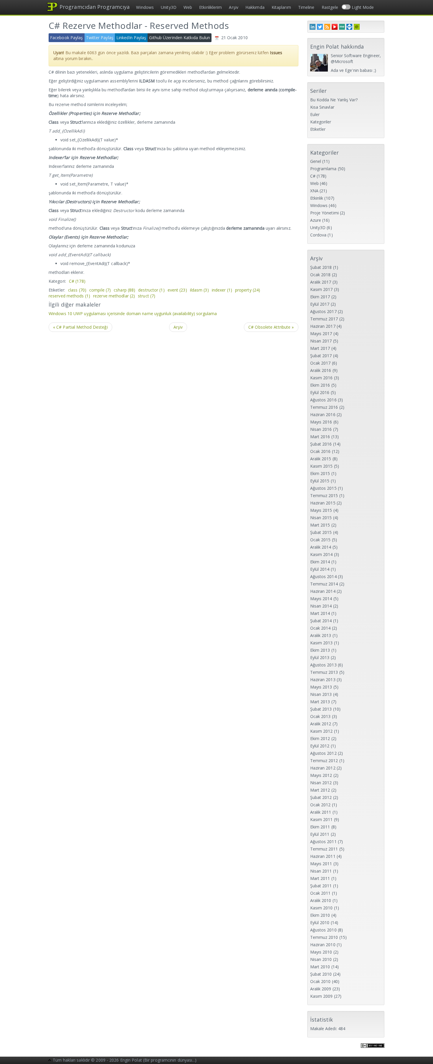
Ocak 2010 (320, 981)
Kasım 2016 (321, 377)
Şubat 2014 (321, 620)
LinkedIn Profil (312, 27)
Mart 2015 (320, 525)
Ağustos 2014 (323, 576)
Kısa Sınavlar (322, 107)
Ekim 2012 (320, 738)
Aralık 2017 (320, 282)
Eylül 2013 (320, 657)
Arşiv (233, 7)
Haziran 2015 (323, 503)
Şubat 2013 (321, 709)
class (77, 290)
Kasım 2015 (321, 466)
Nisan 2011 (321, 871)
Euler (315, 114)
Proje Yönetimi (324, 213)
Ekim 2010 (320, 915)
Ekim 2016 (320, 385)
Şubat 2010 (321, 974)
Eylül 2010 (320, 922)
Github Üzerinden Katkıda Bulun (179, 37)
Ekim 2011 (320, 827)
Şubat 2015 (321, 532)
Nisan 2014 (321, 606)
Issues (276, 52)
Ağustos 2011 (323, 841)
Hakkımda (255, 7)
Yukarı (49, 1060)
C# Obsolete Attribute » (271, 327)
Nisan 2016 (321, 429)
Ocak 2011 (320, 893)
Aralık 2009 (320, 989)
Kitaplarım (281, 7)
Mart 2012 (320, 790)
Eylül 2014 (320, 569)
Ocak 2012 (320, 804)
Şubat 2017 (321, 355)
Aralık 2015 (320, 458)
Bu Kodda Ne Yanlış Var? (334, 99)
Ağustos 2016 (323, 400)
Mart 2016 (320, 436)
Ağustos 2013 (323, 665)
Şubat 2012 (321, 797)
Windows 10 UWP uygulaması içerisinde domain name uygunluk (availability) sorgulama (133, 313)
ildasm (199, 290)
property (247, 290)
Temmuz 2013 (324, 672)
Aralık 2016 (320, 370)
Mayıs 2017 (321, 333)
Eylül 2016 (320, 392)
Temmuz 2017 (324, 319)
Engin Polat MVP (349, 27)
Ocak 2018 (320, 274)
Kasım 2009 (321, 996)
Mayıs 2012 (321, 775)
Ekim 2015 (320, 473)
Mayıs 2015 (321, 510)
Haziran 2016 (323, 414)
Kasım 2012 (321, 731)
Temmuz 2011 (324, 849)
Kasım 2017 (321, 289)
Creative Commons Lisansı (372, 1049)
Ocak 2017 (320, 363)
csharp (124, 290)
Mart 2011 (320, 878)
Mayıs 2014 (321, 598)
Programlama (323, 168)
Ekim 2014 (320, 562)
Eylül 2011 (320, 834)
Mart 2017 (320, 348)
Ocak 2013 (320, 716)
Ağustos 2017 (323, 311)
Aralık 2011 (320, 812)
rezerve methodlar (114, 296)
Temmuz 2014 (324, 584)
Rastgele (330, 7)
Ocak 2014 (320, 628)
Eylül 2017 (320, 304)
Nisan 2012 (321, 782)
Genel (315, 161)
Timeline (306, 7)
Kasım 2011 (321, 819)
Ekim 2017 (320, 296)
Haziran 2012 (323, 768)
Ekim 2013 (320, 650)
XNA (314, 190)
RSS (327, 27)
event (177, 290)
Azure (315, 220)
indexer (222, 290)
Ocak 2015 (320, 539)
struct (146, 296)
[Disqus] (173, 411)
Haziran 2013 (323, 679)
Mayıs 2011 (321, 863)
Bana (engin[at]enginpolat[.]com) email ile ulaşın (357, 27)
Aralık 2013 (320, 635)
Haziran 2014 (323, 591)
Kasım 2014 (321, 554)
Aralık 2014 (320, 547)
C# (77, 281)
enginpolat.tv (335, 27)
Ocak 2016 (320, 451)
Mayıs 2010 (321, 952)
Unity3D (168, 7)
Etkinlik (316, 198)
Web (188, 7)
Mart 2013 (320, 701)
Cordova (318, 235)
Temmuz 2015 (324, 495)
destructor (151, 290)
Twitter (320, 27)
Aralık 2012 (320, 724)
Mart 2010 (320, 966)
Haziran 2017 (323, 326)
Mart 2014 (320, 613)
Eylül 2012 (320, 746)
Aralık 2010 (320, 900)
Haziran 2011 (323, 856)
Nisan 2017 (321, 341)
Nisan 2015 (321, 517)
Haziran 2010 (323, 944)
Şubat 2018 (321, 267)
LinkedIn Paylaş (131, 37)
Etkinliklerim (210, 7)
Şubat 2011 (321, 885)
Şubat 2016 (321, 444)
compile (100, 290)
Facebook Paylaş (66, 37)
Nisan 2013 (321, 694)
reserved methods (69, 296)
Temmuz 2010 (324, 937)
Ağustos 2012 (323, 753)
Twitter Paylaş (99, 37)
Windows (145, 7)
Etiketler (318, 129)
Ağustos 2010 (323, 930)
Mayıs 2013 (321, 687)
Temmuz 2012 (324, 760)
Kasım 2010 (321, 908)
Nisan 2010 (321, 959)
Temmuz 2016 (324, 407)
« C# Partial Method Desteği (80, 327)
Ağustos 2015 (323, 488)
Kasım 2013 (321, 643)
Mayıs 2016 (321, 422)
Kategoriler (320, 122)
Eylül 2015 (320, 481)
